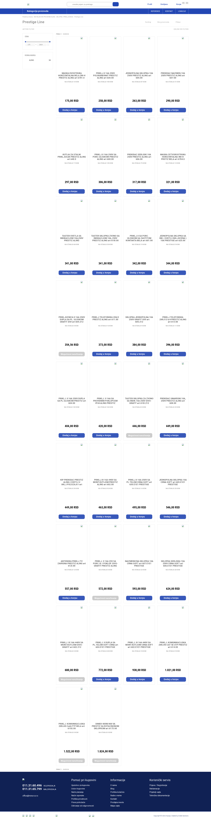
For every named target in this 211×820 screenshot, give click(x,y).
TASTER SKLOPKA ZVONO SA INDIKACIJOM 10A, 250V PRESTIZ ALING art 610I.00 (105, 238)
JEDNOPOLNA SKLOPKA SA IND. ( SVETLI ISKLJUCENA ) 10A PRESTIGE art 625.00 (172, 238)
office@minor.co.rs (30, 796)
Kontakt (169, 11)
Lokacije (182, 11)
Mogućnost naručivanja (72, 354)
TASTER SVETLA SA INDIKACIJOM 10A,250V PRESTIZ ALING (71, 238)
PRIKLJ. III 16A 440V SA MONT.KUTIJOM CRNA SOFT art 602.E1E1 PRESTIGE (139, 644)
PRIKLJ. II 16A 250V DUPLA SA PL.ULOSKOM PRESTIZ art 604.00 (71, 400)
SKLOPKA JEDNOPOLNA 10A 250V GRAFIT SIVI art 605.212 (139, 319)
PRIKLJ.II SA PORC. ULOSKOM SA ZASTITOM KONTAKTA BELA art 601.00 (139, 238)
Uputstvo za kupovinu (80, 785)
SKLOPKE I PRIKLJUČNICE (64, 17)
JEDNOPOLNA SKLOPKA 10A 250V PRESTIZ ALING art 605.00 (139, 75)
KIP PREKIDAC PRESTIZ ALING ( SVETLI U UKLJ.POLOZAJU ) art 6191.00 (71, 483)
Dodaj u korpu (70, 110)
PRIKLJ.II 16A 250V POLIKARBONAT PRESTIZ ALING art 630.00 (105, 75)
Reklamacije (154, 789)
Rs (183, 3)
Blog (112, 789)
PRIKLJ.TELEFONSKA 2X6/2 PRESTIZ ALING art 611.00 (105, 318)
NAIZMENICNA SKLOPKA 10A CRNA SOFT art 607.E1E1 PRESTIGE (139, 563)
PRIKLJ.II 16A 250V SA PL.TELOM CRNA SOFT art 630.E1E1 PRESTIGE (139, 482)
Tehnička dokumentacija (159, 795)
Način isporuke (77, 795)
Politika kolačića (117, 792)
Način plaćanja (77, 792)
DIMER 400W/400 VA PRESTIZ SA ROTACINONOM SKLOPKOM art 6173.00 (105, 726)
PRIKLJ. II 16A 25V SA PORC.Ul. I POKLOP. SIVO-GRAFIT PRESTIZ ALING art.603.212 (105, 564)
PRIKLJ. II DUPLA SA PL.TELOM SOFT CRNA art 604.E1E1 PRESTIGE (105, 644)
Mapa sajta (115, 806)
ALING (31, 60)
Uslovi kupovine (78, 789)
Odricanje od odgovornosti (82, 806)
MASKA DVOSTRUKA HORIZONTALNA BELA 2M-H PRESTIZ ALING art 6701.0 (71, 75)
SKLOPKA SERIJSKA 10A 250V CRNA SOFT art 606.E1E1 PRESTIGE (173, 563)
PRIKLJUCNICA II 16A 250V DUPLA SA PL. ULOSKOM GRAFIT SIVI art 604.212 (72, 319)
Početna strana (27, 17)
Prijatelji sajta (155, 792)
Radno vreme (116, 795)
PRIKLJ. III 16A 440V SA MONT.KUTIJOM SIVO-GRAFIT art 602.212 (71, 644)
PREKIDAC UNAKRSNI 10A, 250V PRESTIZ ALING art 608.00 (173, 400)
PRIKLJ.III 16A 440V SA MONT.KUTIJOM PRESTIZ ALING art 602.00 (105, 482)
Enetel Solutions (183, 816)
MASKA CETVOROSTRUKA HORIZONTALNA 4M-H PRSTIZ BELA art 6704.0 (173, 156)
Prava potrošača (78, 802)
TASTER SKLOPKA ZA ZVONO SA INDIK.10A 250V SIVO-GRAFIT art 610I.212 (139, 400)
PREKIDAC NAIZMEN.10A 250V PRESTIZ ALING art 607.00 (173, 75)
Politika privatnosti (79, 799)
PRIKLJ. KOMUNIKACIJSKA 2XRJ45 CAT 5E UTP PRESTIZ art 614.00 (173, 644)
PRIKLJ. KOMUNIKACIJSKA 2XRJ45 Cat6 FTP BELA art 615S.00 (72, 726)
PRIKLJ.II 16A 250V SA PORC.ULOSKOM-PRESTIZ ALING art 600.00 (105, 156)
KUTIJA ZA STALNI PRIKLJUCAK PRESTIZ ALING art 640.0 (72, 156)
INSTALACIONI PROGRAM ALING (44, 17)
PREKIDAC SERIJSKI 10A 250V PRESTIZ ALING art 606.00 (139, 156)
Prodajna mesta (117, 802)
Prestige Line (78, 17)
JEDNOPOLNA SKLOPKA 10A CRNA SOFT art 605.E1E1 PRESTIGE (173, 482)
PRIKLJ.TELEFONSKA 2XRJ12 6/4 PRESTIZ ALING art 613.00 (172, 319)
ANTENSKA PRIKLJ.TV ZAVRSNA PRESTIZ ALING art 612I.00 (72, 563)
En (187, 3)
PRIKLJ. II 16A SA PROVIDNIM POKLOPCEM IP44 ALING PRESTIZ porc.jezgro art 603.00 (105, 402)
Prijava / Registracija (158, 785)
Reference (155, 11)
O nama (113, 785)
